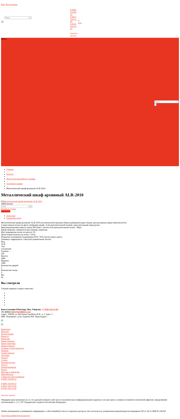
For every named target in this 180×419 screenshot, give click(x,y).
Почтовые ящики (48, 98)
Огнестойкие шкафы (30, 98)
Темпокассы (18, 101)
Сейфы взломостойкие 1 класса (41, 72)
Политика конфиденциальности (15, 416)
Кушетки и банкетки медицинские (29, 134)
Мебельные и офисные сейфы (24, 67)
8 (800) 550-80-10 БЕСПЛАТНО (23, 24)
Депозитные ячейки (28, 65)
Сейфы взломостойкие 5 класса (37, 77)
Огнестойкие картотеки (12, 70)
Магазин (111, 91)
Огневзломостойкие (48, 67)
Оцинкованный (18, 55)
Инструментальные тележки (14, 158)
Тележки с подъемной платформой (40, 124)
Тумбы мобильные (33, 101)
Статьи (131, 101)
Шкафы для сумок (36, 105)
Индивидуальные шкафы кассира (16, 96)
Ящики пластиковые (28, 165)
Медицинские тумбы (38, 139)
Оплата (139, 98)
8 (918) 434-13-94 (73, 26)
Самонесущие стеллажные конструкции (19, 115)
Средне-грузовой (33, 55)
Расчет (67, 82)
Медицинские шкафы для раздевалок (25, 141)
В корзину (5, 211)
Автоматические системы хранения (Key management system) (28, 86)
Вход (3, 4)
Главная (9, 169)
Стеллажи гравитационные (34, 117)
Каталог (10, 174)
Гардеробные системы (49, 93)
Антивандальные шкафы (28, 91)
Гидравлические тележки (12, 124)
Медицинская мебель (53, 46)
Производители (135, 103)
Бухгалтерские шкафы (28, 93)
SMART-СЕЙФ (8, 63)
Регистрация (11, 4)
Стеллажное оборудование (13, 46)
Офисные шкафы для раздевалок (16, 151)
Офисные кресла (8, 148)
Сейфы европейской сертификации (30, 79)
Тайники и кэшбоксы (33, 82)
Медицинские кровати (36, 136)
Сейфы (23, 44)
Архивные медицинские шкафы (36, 132)
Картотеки (37, 96)
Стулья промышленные (47, 160)
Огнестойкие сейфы (32, 70)
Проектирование (72, 79)
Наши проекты (113, 96)
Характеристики (13, 218)
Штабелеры (6, 127)
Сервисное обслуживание (73, 87)
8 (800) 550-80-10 (73, 12)
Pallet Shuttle (28, 120)
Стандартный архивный (35, 53)
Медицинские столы (19, 139)
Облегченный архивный (12, 53)
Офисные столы (24, 148)
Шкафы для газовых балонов (46, 103)
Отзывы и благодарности (115, 102)
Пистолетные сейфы (17, 72)
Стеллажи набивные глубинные (47, 112)
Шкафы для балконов (22, 103)
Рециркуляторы (49, 141)
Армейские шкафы (48, 91)
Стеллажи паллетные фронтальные (17, 112)
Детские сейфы (44, 65)
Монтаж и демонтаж (72, 83)
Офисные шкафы (55, 148)
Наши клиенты (114, 99)
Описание (10, 216)
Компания (5, 329)
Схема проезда (134, 96)
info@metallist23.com (63, 24)
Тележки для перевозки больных (27, 143)
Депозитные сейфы (10, 65)
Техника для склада (34, 46)
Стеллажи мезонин (46, 115)
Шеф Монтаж (71, 85)
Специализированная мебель (23, 160)
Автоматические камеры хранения (17, 89)
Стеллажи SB (7, 58)
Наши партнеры (8, 343)
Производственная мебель (28, 48)
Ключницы (16, 98)
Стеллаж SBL (58, 55)
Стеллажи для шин (22, 58)
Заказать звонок (74, 34)
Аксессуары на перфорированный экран (19, 155)
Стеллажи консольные (11, 117)
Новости (111, 93)
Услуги (4, 365)
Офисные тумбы (39, 148)
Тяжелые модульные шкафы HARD (35, 162)
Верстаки (42, 155)
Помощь (5, 351)
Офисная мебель (8, 48)
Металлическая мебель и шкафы (41, 44)
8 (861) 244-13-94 (73, 19)
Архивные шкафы (9, 93)
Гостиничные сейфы (46, 63)
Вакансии (119, 93)
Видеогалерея (121, 91)
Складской (46, 55)
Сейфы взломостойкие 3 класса (37, 74)
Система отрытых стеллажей (44, 151)
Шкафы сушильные (24, 108)
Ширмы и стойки (50, 143)
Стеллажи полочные (10, 44)
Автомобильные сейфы (26, 63)
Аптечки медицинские (11, 132)
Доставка (132, 98)
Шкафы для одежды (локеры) (14, 105)
